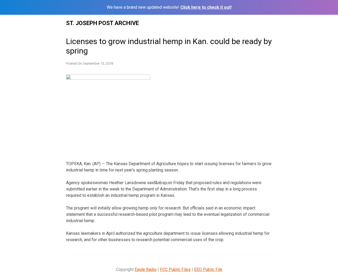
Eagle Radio (146, 269)
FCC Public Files (175, 269)
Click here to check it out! (206, 7)
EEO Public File (208, 269)
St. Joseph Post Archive (102, 23)
